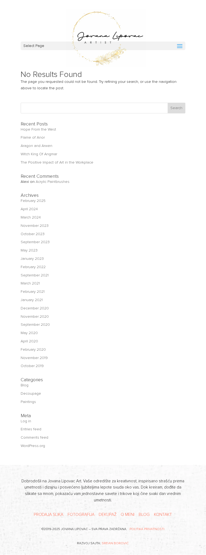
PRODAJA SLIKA (48, 514)
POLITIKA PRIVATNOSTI (147, 529)
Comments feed (34, 437)
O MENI (127, 514)
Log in (26, 421)
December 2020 (35, 308)
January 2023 (32, 258)
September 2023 (35, 242)
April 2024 (29, 209)
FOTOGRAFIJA (81, 514)
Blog (24, 385)
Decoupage (31, 393)
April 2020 (29, 341)
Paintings (28, 401)
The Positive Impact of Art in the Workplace (57, 162)
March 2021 (30, 283)
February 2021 (33, 291)
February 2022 (33, 267)
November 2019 (34, 358)
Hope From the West (38, 129)
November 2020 (35, 316)
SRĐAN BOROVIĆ (115, 543)
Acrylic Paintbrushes (52, 181)
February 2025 (33, 200)
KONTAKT (163, 514)
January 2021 (32, 300)
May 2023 (29, 250)
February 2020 (33, 349)
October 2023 (33, 234)
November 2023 (35, 225)
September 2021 (35, 275)
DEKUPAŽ (107, 514)
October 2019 (32, 366)
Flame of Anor (33, 137)
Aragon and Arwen (36, 145)
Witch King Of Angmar (39, 154)
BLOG (144, 514)
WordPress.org (33, 445)
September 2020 (35, 324)
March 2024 (31, 217)
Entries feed (31, 429)
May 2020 (29, 333)
